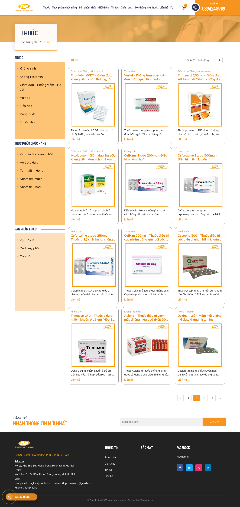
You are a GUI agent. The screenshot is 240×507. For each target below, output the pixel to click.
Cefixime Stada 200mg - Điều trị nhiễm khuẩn (145, 157)
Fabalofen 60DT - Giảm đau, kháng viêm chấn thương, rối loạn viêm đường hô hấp (91, 77)
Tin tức (115, 7)
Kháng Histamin (31, 77)
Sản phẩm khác (87, 7)
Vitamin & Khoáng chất (36, 154)
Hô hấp (25, 97)
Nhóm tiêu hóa (30, 187)
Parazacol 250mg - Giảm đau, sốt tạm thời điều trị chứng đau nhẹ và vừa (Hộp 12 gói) (200, 77)
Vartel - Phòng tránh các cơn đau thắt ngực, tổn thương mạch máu (145, 77)
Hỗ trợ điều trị (29, 162)
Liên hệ (164, 7)
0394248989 (213, 9)
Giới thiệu (103, 7)
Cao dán (26, 256)
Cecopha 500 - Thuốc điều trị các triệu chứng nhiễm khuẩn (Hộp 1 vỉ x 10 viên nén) (199, 237)
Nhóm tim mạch (31, 179)
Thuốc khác (28, 122)
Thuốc (46, 7)
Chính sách (127, 7)
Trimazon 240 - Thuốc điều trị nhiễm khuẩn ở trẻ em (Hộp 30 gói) (92, 317)
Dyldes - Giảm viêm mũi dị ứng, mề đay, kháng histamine (200, 317)
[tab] (72, 60)
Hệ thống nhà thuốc (146, 7)
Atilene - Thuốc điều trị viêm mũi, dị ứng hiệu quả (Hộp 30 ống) (145, 317)
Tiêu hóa (26, 106)
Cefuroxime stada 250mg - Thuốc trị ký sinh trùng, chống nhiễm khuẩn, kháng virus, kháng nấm (92, 237)
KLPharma (183, 456)
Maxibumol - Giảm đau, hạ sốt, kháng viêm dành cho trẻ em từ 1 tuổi (93, 157)
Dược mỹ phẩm (30, 248)
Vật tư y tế (27, 240)
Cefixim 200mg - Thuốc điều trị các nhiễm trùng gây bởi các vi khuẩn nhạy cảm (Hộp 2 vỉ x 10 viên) (146, 237)
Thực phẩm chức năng (64, 7)
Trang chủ (31, 42)
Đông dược (27, 114)
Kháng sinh (28, 68)
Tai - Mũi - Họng (31, 170)
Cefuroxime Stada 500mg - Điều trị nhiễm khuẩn (197, 157)
